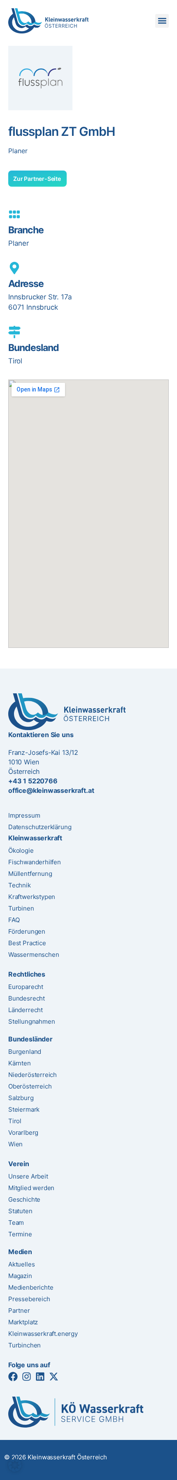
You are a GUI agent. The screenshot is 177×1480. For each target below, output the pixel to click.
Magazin (20, 1276)
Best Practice (27, 943)
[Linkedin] (40, 1376)
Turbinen (21, 908)
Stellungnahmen (31, 1021)
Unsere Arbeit (28, 1176)
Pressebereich (29, 1299)
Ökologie (21, 850)
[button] (162, 21)
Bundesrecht (26, 998)
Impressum (24, 815)
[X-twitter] (53, 1376)
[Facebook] (13, 1376)
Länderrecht (25, 1010)
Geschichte (24, 1199)
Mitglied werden (31, 1188)
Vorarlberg (23, 1132)
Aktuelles (21, 1264)
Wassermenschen (33, 954)
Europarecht (25, 987)
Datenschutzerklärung (39, 827)
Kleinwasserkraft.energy (43, 1334)
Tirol (14, 1121)
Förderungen (26, 931)
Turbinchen (24, 1345)
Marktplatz (23, 1322)
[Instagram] (26, 1376)
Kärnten (19, 1063)
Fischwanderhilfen (34, 862)
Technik (19, 885)
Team (16, 1222)
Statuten (20, 1211)
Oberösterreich (29, 1086)
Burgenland (24, 1051)
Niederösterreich (32, 1075)
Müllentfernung (30, 874)
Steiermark (24, 1109)
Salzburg (21, 1098)
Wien (15, 1144)
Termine (20, 1234)
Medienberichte (30, 1287)
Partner (19, 1310)
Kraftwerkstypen (31, 897)
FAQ (13, 920)
